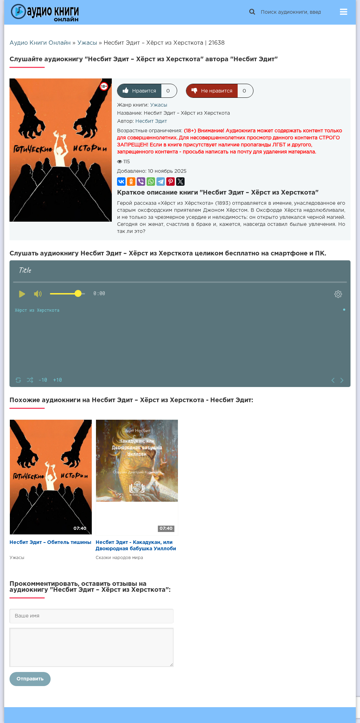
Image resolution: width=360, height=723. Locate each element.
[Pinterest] (170, 181)
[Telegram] (160, 181)
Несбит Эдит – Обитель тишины (50, 542)
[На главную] (44, 12)
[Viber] (141, 181)
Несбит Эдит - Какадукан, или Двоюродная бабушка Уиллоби (136, 545)
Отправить (30, 679)
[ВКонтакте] (121, 181)
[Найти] (252, 12)
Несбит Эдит (151, 121)
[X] (180, 181)
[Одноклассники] (131, 181)
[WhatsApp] (151, 181)
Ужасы (158, 105)
